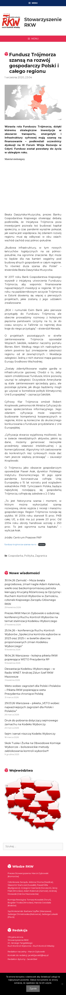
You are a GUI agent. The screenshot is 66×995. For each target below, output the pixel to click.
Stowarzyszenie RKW (43, 22)
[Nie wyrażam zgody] (62, 983)
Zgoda (33, 988)
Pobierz (42, 544)
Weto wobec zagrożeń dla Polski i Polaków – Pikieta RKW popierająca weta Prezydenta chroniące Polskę (33, 689)
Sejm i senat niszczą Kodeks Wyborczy (30, 733)
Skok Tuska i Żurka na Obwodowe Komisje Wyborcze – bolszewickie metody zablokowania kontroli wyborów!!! (33, 747)
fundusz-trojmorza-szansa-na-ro (20, 544)
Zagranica (41, 555)
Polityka (29, 555)
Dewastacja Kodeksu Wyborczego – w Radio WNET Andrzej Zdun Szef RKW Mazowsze (30, 672)
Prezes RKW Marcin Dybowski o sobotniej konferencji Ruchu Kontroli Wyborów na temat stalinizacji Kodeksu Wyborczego (32, 617)
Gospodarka (15, 555)
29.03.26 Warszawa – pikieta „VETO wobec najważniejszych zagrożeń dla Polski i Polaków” (32, 707)
